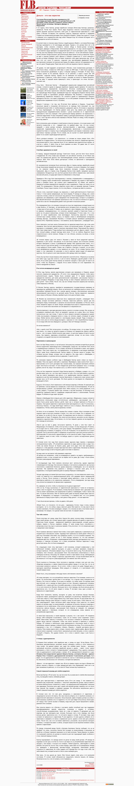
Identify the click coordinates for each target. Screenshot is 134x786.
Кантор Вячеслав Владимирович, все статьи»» (82, 780)
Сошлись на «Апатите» (48, 774)
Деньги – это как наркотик (48, 777)
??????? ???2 (25, 125)
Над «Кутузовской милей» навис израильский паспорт (56, 772)
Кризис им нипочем (47, 775)
